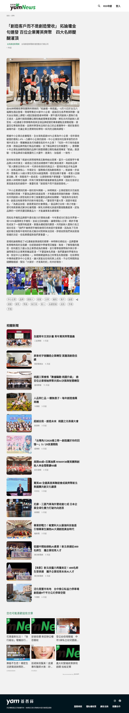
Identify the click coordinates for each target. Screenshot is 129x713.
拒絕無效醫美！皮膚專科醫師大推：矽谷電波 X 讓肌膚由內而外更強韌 (42, 665)
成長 (63, 304)
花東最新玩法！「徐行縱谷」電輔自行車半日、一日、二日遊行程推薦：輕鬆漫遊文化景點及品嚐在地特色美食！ (17, 638)
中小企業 (12, 299)
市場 (70, 304)
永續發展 (53, 304)
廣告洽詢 (104, 706)
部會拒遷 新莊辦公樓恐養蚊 (42, 638)
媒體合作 (116, 706)
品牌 (22, 299)
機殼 (55, 299)
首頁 (8, 16)
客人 (43, 304)
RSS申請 (107, 6)
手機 (10, 309)
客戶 (63, 299)
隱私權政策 (91, 706)
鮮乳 (17, 304)
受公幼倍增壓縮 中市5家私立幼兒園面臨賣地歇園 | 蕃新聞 (67, 638)
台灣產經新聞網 (13, 44)
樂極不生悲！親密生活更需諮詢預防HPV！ (17, 665)
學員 (25, 304)
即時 (12, 16)
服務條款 (78, 706)
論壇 (70, 299)
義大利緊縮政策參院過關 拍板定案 (67, 665)
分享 (47, 299)
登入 (118, 6)
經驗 (10, 304)
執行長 (34, 304)
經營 (39, 299)
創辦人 (30, 299)
